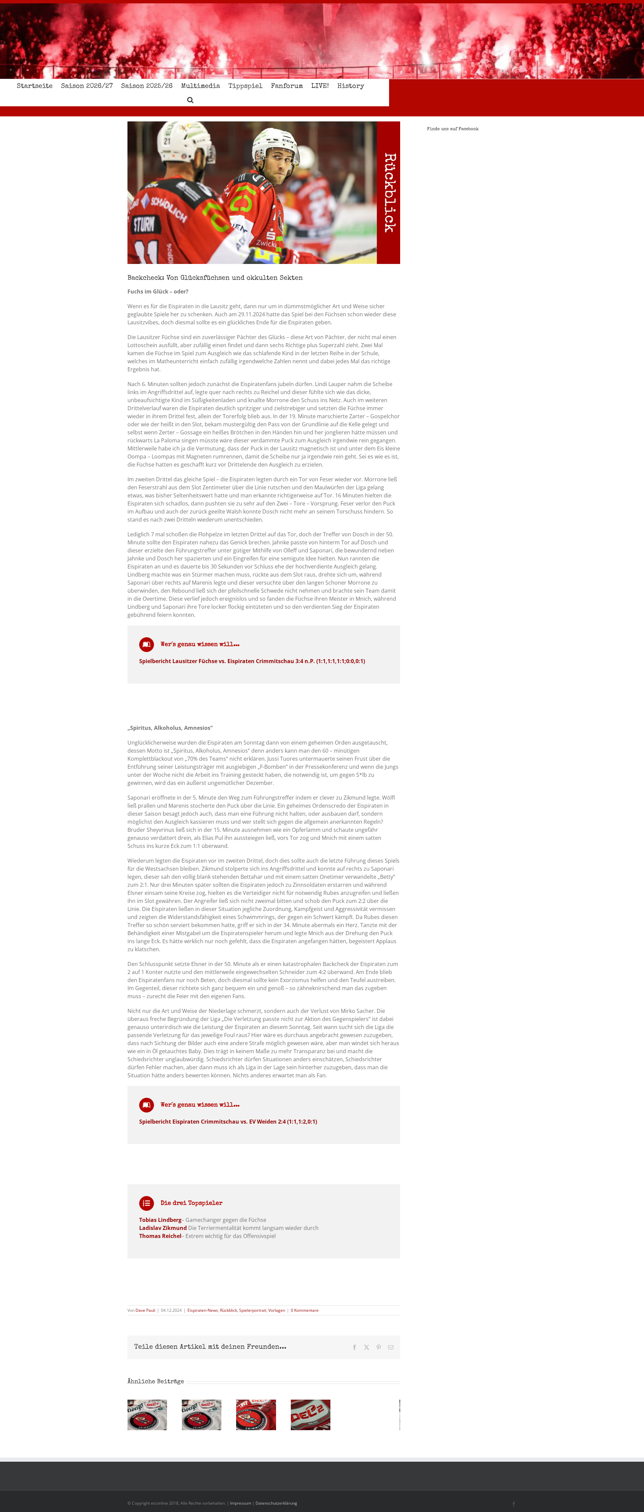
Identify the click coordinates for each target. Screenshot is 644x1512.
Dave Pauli (145, 1310)
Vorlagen (276, 1310)
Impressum (240, 1503)
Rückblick (228, 1310)
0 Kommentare (305, 1310)
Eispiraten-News (202, 1310)
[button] (190, 99)
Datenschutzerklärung (276, 1503)
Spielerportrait (252, 1310)
